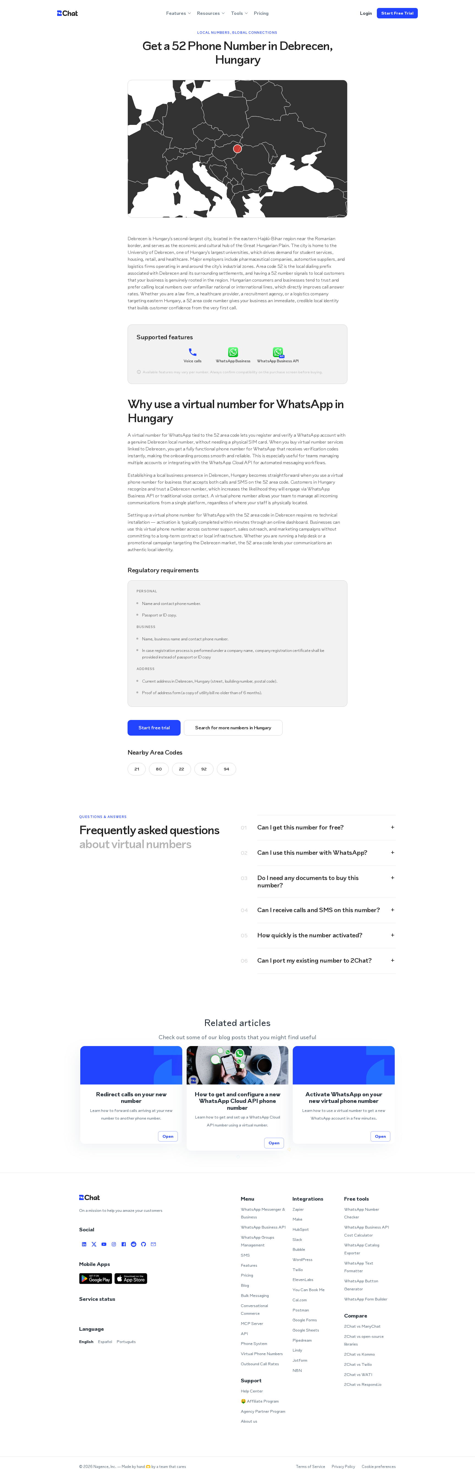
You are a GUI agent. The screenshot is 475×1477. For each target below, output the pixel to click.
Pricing (261, 13)
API (244, 1333)
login (366, 13)
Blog (245, 1285)
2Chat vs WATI (358, 1374)
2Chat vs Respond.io (363, 1384)
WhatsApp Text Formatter (358, 1267)
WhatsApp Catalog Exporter (361, 1249)
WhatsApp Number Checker (361, 1213)
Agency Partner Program (263, 1411)
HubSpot (300, 1229)
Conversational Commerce (254, 1309)
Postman (300, 1310)
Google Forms (304, 1320)
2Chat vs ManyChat (362, 1326)
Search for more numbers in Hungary (233, 727)
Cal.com (299, 1300)
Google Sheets (305, 1330)
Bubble (298, 1249)
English (86, 1341)
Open (167, 1136)
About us (249, 1421)
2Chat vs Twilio (358, 1364)
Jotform (299, 1360)
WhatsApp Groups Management (257, 1241)
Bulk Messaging (255, 1295)
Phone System (254, 1343)
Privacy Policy (343, 1466)
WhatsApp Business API (263, 1227)
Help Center (252, 1391)
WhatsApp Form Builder (365, 1299)
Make (297, 1219)
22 (181, 769)
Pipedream (302, 1340)
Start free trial (397, 13)
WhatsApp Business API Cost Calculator (366, 1231)
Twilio (297, 1270)
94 (226, 769)
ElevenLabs (302, 1279)
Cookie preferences (379, 1466)
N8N (297, 1370)
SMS (245, 1255)
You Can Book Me (308, 1290)
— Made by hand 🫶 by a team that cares (151, 1466)
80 (159, 769)
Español (105, 1341)
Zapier (298, 1209)
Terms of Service (310, 1466)
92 (203, 769)
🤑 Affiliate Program (260, 1401)
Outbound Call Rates (260, 1364)
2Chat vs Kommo (359, 1354)
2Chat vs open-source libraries (364, 1340)
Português (126, 1341)
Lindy (297, 1350)
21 (136, 769)
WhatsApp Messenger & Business (263, 1213)
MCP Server (252, 1323)
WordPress (302, 1259)
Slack (297, 1239)
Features (249, 1265)
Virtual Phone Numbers (262, 1354)
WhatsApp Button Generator (361, 1285)
